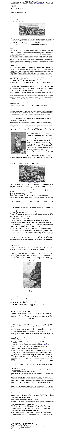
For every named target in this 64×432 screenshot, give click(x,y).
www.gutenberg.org (38, 3)
